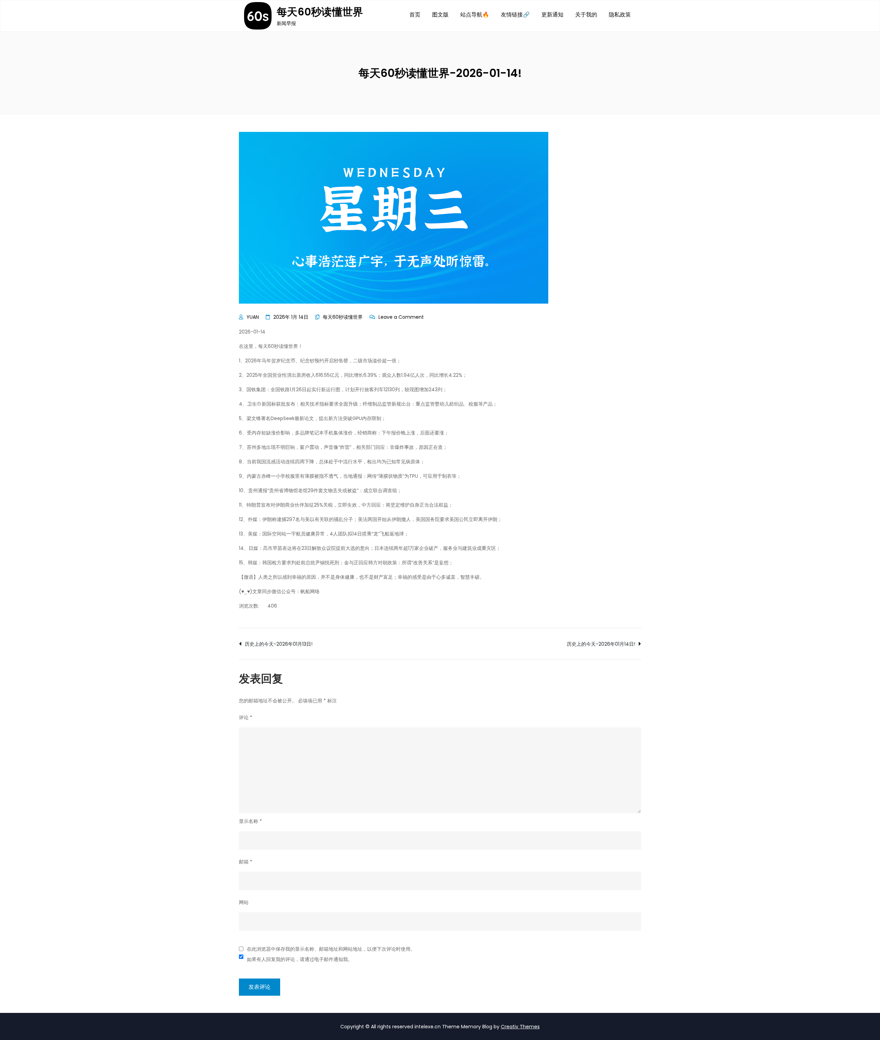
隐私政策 (620, 15)
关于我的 (586, 15)
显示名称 (250, 821)
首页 (414, 15)
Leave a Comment (401, 317)
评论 (245, 717)
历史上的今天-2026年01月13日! (278, 644)
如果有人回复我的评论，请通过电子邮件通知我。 (300, 959)
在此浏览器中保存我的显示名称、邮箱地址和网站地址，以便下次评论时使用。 (331, 949)
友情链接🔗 (515, 15)
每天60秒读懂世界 (320, 11)
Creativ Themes (520, 1026)
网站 (244, 902)
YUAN (252, 317)
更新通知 (552, 15)
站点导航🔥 (474, 15)
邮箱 (245, 861)
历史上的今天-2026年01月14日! (601, 644)
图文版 (440, 15)
